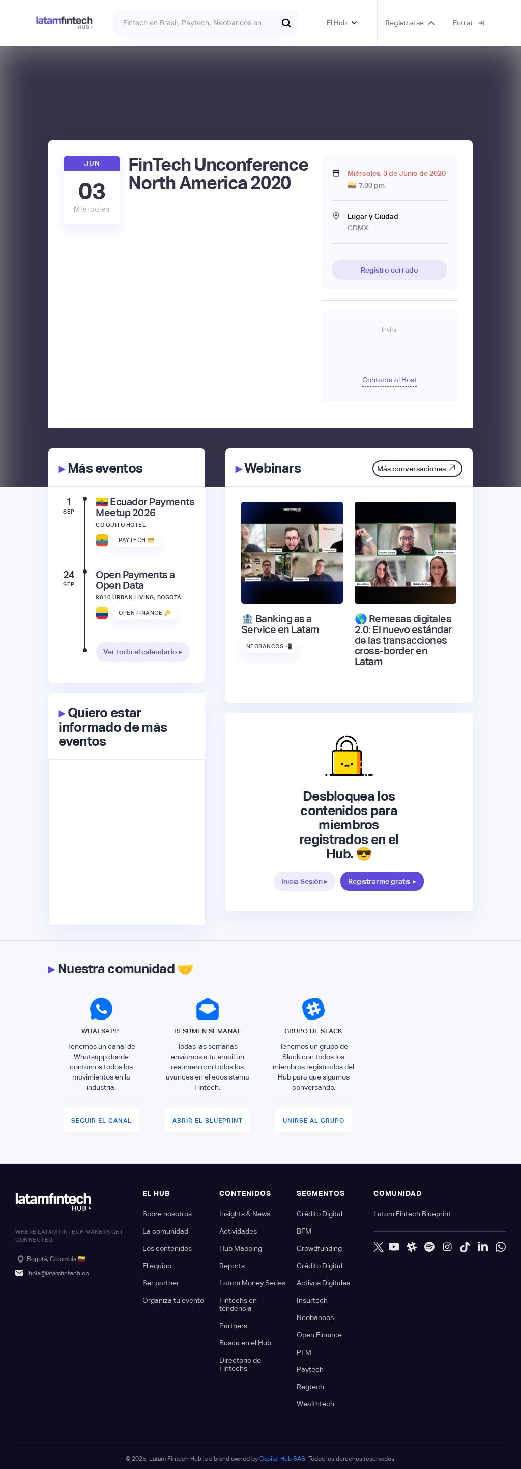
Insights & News (244, 1214)
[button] (342, 23)
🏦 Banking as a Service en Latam (280, 624)
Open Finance (319, 1335)
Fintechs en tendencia (238, 1304)
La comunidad (165, 1231)
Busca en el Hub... (247, 1343)
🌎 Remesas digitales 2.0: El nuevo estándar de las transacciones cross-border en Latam (403, 640)
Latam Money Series (252, 1283)
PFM (304, 1352)
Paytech (310, 1369)
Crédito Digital (319, 1214)
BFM (304, 1231)
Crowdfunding (319, 1248)
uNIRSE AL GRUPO (313, 1120)
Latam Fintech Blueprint (412, 1214)
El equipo (156, 1266)
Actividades (238, 1231)
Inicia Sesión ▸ (304, 881)
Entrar (463, 23)
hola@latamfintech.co (58, 1273)
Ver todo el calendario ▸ (142, 652)
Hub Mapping (240, 1248)
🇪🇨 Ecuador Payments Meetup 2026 (145, 507)
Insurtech (312, 1300)
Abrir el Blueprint (207, 1120)
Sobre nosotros (167, 1214)
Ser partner (160, 1283)
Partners (233, 1326)
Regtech (310, 1387)
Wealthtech (315, 1404)
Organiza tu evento (173, 1300)
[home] (64, 23)
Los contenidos (167, 1248)
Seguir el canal (101, 1120)
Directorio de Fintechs (240, 1364)
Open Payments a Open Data (135, 580)
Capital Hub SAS (282, 1458)
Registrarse (404, 23)
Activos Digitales (323, 1283)
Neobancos (315, 1317)
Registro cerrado (389, 270)
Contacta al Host (389, 380)
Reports (232, 1266)
